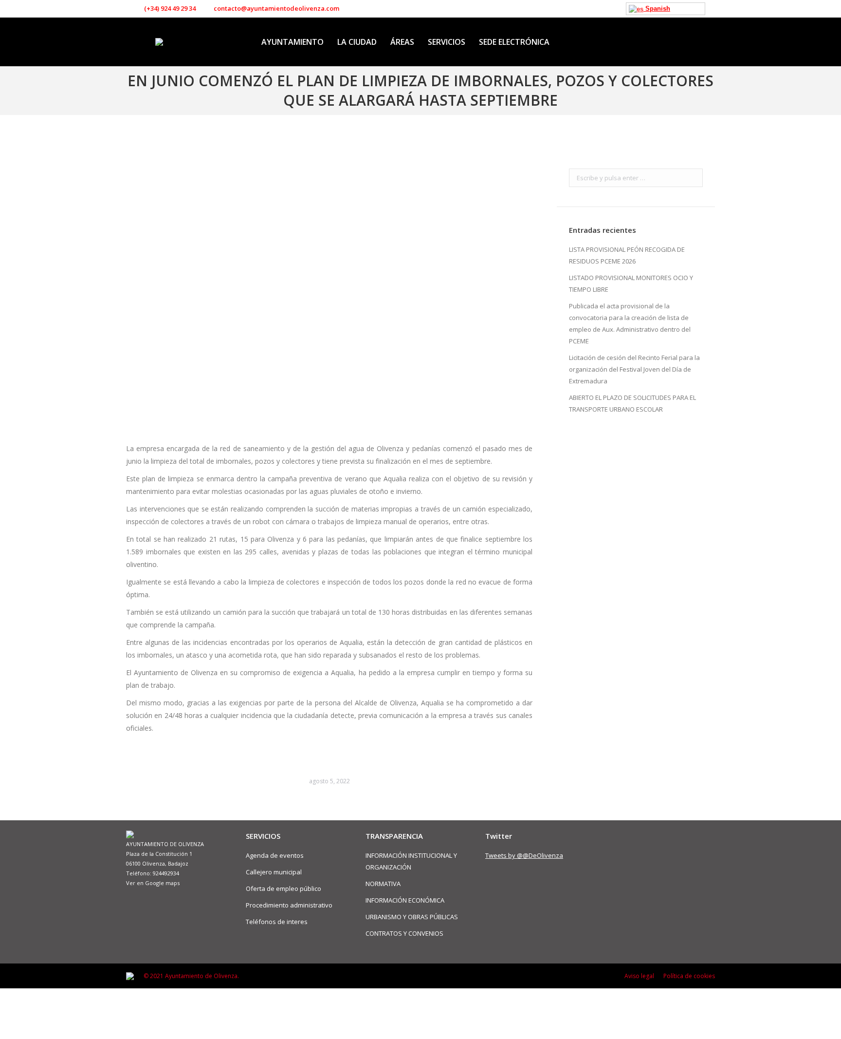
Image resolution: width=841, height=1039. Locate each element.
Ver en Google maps (153, 883)
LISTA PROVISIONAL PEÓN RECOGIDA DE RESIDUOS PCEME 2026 (627, 255)
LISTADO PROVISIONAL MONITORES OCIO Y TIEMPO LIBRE (631, 283)
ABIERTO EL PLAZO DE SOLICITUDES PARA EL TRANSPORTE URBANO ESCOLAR (632, 403)
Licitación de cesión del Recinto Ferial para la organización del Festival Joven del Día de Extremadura (634, 369)
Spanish (656, 8)
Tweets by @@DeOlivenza (524, 855)
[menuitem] (292, 41)
